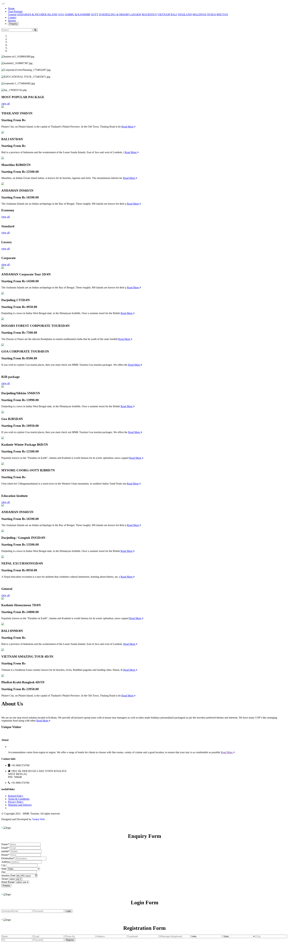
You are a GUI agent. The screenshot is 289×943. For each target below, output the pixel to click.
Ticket (4, 878)
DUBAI (211, 14)
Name (4, 844)
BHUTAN (222, 14)
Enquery (13, 24)
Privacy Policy (15, 801)
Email (4, 847)
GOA (61, 14)
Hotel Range (8, 882)
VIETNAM (163, 14)
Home (11, 8)
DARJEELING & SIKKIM (114, 14)
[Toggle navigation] (3, 3)
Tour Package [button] (15, 11)
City (3, 865)
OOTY (94, 14)
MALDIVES (199, 14)
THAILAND (185, 14)
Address (5, 861)
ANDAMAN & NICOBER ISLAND (37, 14)
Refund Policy (15, 795)
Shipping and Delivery (20, 804)
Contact (12, 17)
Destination (7, 858)
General (12, 14)
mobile (5, 851)
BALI (174, 14)
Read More (127, 126)
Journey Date (8, 875)
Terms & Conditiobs (18, 798)
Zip (3, 872)
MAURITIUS (149, 14)
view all (5, 103)
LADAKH (135, 14)
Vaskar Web (38, 819)
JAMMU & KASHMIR (77, 14)
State (4, 868)
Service (12, 20)
